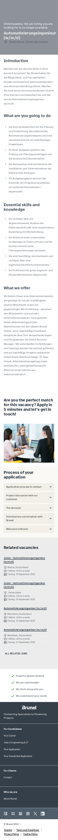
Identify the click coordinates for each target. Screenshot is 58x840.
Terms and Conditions (27, 830)
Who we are (10, 791)
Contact (8, 777)
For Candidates (13, 728)
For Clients (10, 770)
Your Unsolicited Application (18, 756)
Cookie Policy (30, 834)
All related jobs (16, 653)
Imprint (8, 830)
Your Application (12, 749)
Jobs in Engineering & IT (16, 742)
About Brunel (10, 798)
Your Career (10, 735)
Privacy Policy (11, 834)
